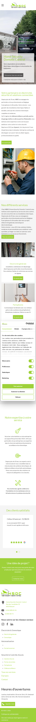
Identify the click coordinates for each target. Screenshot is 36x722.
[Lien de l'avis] (24, 542)
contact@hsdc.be (11, 610)
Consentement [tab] (7, 329)
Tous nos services (7, 237)
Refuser (18, 397)
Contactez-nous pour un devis (13, 79)
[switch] (31, 366)
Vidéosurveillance (9, 668)
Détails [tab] (16, 329)
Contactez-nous (18, 578)
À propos (5, 676)
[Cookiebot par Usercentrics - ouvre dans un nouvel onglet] (26, 324)
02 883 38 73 (9, 614)
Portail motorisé (9, 648)
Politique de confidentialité (9, 714)
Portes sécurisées (9, 662)
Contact (4, 679)
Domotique (7, 637)
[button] (4, 531)
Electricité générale (10, 634)
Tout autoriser (18, 386)
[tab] (16, 552)
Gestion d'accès (9, 659)
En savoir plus (6, 142)
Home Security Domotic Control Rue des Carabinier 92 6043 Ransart (16, 604)
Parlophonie (8, 665)
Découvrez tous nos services (13, 75)
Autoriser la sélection (18, 391)
